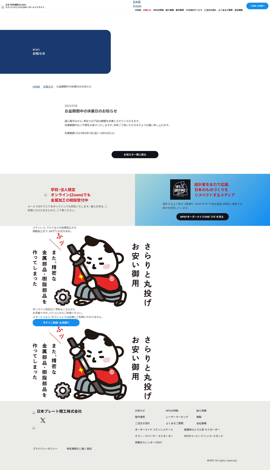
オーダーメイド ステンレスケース (154, 429)
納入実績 (170, 10)
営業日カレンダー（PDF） (148, 442)
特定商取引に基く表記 (79, 448)
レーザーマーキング (177, 416)
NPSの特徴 (158, 10)
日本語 (136, 1)
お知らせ (147, 10)
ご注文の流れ (210, 10)
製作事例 (180, 10)
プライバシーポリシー (45, 448)
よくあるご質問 (225, 10)
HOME (138, 10)
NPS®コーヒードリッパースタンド (203, 436)
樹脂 (198, 416)
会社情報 (239, 10)
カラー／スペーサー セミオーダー (154, 436)
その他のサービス (194, 10)
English (137, 6)
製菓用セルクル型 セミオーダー (202, 429)
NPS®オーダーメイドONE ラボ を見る (202, 216)
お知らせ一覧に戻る (135, 154)
